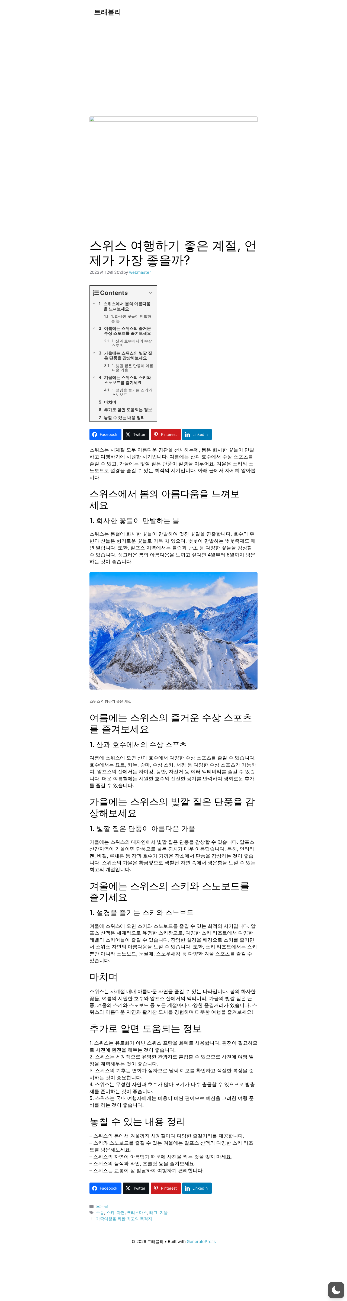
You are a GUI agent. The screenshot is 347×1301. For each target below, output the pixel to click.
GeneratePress (201, 1241)
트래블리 (107, 12)
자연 (121, 1212)
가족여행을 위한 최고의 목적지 (124, 1218)
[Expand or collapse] (150, 292)
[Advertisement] (173, 65)
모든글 (102, 1206)
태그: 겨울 (158, 1212)
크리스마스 (137, 1212)
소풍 (100, 1212)
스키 (110, 1212)
